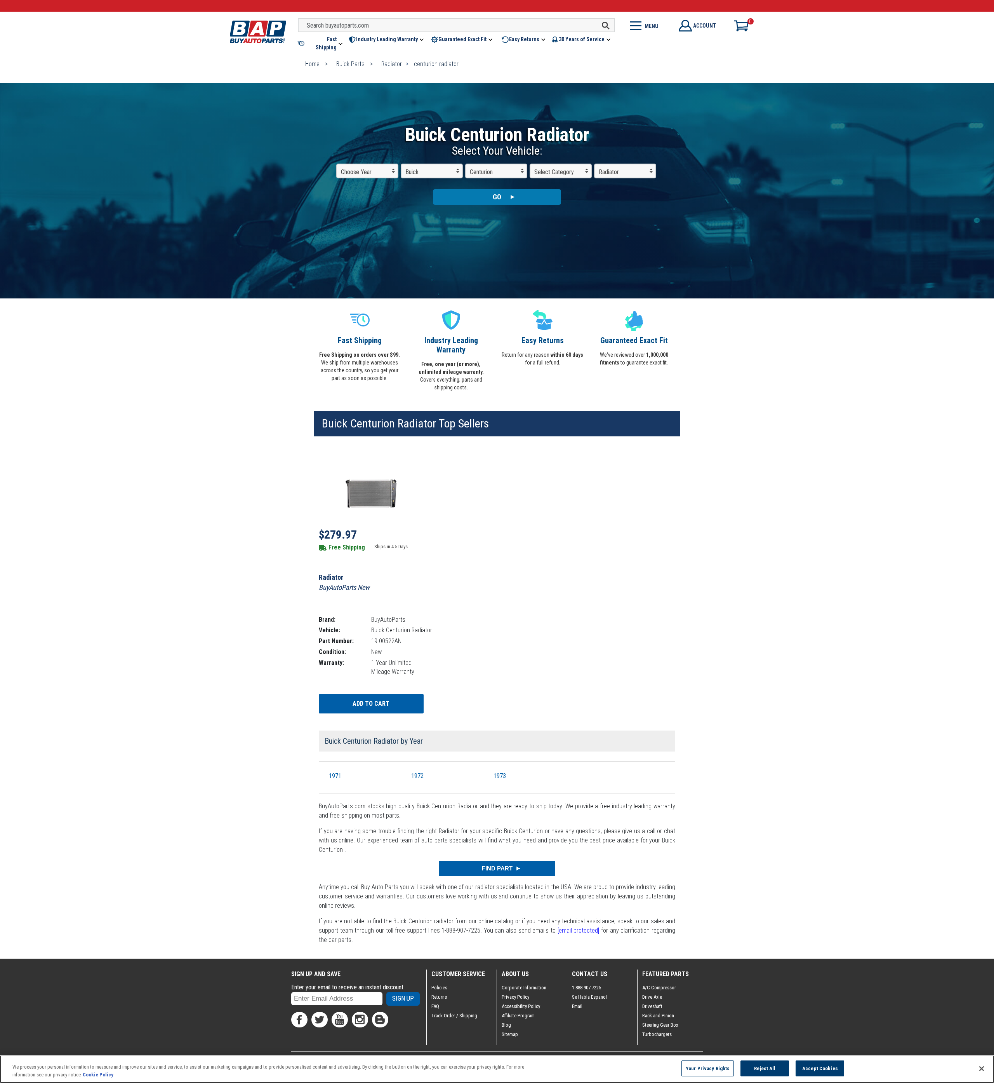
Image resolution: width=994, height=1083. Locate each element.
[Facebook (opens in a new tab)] (299, 1019)
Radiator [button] (609, 172)
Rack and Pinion (658, 1015)
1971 (335, 776)
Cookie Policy (98, 1075)
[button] (320, 43)
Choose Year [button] (356, 172)
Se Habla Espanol (589, 997)
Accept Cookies (820, 1068)
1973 (500, 776)
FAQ (435, 1006)
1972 (417, 776)
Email (577, 1006)
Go (497, 197)
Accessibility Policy (521, 1006)
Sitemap (510, 1034)
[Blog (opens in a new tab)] (380, 1019)
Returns (439, 997)
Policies (439, 988)
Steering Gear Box (660, 1025)
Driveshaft (652, 1006)
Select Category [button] (554, 172)
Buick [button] (412, 172)
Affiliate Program (518, 1015)
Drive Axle (652, 997)
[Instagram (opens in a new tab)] (360, 1019)
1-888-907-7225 (586, 988)
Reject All (764, 1068)
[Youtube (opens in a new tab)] (340, 1019)
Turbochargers (657, 1034)
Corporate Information (524, 988)
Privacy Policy (515, 997)
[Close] (981, 1068)
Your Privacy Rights (708, 1068)
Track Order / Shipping (454, 1015)
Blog (506, 1025)
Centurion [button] (481, 172)
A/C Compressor (659, 988)
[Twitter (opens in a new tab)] (319, 1019)
